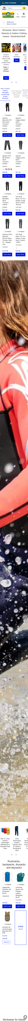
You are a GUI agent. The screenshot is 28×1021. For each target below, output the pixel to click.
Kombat (4, 936)
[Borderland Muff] (8, 15)
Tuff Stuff (18, 207)
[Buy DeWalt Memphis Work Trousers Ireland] (7, 186)
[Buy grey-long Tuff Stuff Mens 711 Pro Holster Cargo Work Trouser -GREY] (21, 224)
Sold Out (6, 942)
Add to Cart (7, 906)
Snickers (5, 247)
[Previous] (12, 82)
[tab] (5, 94)
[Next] (16, 82)
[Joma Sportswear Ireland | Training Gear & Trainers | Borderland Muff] (17, 831)
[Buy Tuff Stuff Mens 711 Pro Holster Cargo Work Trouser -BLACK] (21, 186)
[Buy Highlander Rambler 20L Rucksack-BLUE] (7, 877)
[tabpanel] (14, 179)
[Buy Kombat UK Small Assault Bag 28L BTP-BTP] (7, 916)
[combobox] (15, 8)
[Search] (24, 8)
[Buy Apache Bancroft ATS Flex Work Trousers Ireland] (7, 107)
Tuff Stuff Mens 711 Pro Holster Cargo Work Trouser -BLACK (20, 200)
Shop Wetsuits (14, 817)
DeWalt (4, 207)
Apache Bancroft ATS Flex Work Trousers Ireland (7, 122)
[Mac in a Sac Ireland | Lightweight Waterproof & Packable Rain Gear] (5, 831)
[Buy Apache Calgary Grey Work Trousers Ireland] (21, 145)
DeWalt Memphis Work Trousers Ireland (5, 200)
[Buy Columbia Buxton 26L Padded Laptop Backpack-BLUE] (21, 877)
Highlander (5, 896)
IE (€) (22, 3)
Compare (8, 115)
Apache (4, 128)
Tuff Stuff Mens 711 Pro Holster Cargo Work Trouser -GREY (20, 238)
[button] (17, 17)
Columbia (19, 900)
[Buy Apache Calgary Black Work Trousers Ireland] (21, 107)
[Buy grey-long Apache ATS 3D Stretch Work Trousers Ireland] (7, 145)
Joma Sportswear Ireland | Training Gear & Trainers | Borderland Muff (17, 844)
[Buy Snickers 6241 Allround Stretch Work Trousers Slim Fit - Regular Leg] (7, 224)
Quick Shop (7, 135)
